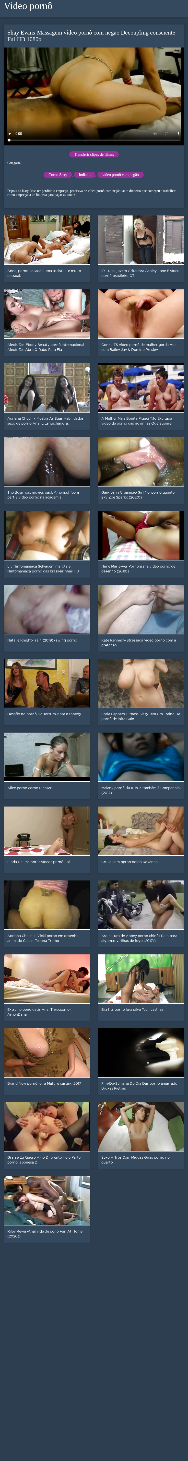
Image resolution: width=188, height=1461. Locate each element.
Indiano (85, 175)
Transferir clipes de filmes (94, 154)
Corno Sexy (57, 175)
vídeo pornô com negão (120, 175)
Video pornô (28, 5)
